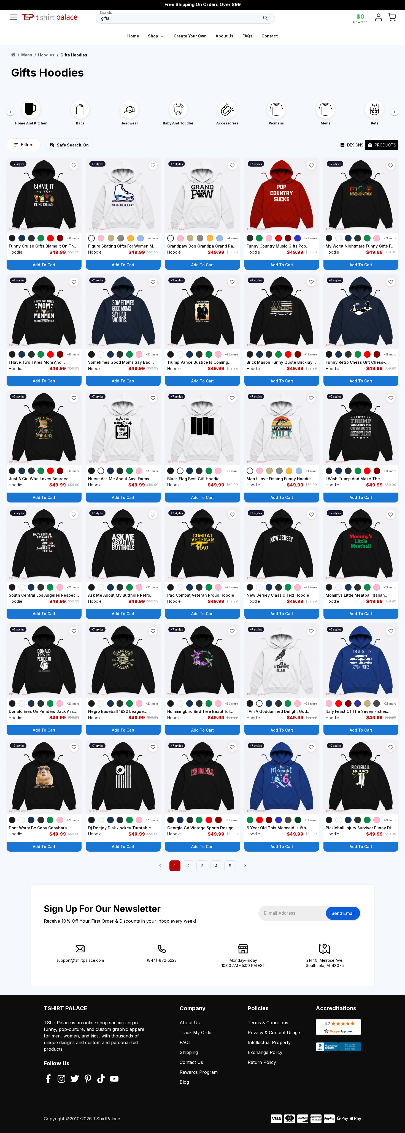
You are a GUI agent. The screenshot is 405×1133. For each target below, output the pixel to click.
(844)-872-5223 (162, 960)
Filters (27, 144)
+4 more (152, 238)
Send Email (343, 913)
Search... (107, 12)
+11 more (73, 238)
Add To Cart (44, 264)
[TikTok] (101, 1079)
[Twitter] (74, 1079)
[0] (391, 18)
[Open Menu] (13, 18)
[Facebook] (48, 1079)
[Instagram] (61, 1079)
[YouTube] (114, 1079)
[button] (74, 165)
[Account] (378, 18)
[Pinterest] (87, 1079)
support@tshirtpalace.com (80, 960)
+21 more (310, 238)
